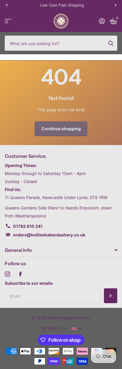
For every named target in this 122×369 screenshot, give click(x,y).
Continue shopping (61, 128)
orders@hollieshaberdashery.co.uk (49, 234)
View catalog (8, 21)
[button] (6, 5)
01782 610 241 (28, 226)
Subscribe (110, 295)
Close (61, 250)
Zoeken (110, 43)
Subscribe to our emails (29, 283)
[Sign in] (102, 21)
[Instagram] (7, 274)
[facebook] (20, 274)
